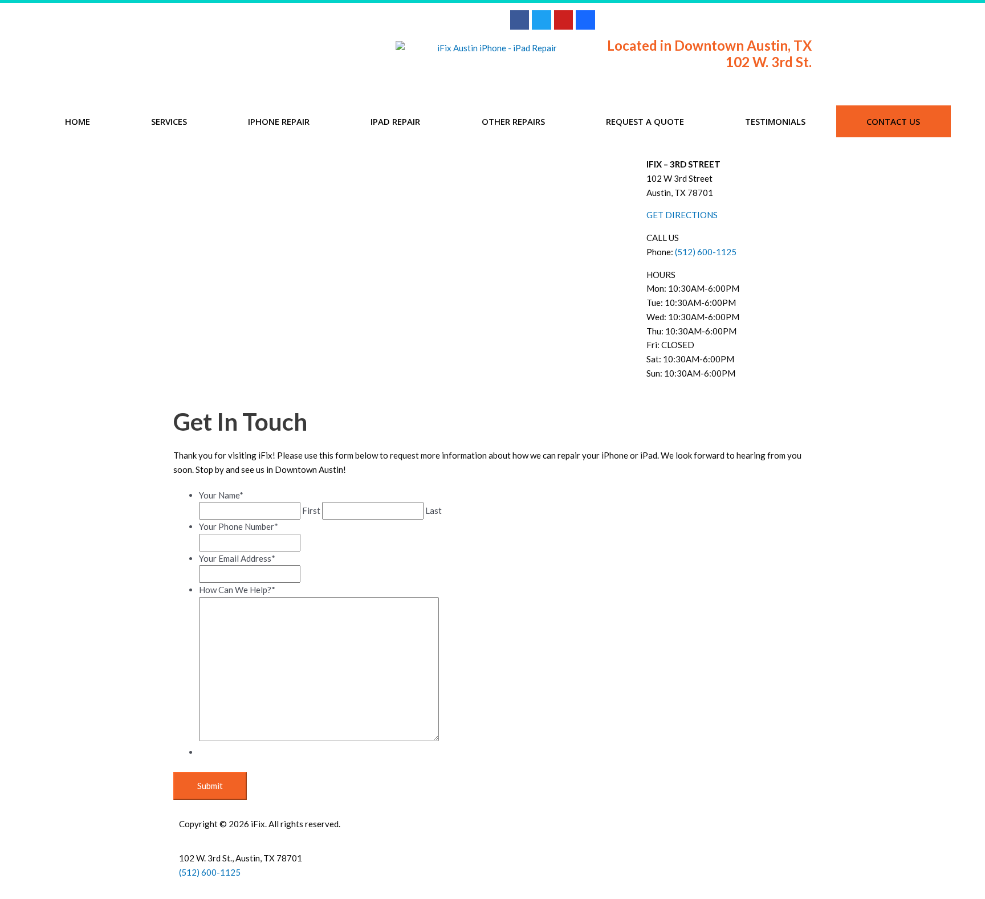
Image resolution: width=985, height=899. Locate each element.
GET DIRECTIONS (682, 215)
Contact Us (893, 121)
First (311, 510)
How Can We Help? (237, 590)
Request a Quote (645, 121)
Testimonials (775, 121)
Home (77, 121)
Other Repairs (513, 121)
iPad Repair (395, 121)
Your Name (221, 495)
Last (433, 510)
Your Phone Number (238, 526)
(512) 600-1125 (705, 252)
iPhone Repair (279, 121)
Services (169, 121)
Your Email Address (237, 558)
